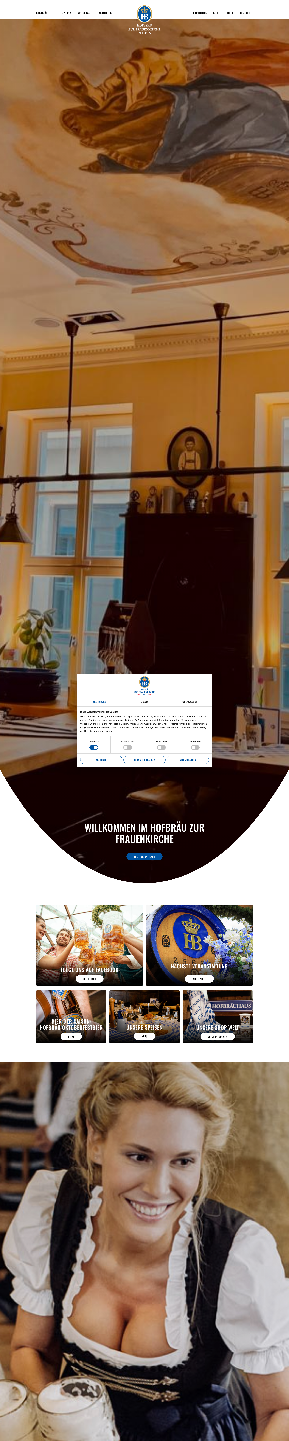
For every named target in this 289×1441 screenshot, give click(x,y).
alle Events (199, 979)
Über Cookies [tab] (189, 702)
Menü (144, 1036)
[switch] (127, 747)
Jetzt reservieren (144, 856)
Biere (71, 1036)
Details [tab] (144, 702)
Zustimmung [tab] (99, 702)
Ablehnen (101, 760)
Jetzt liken (89, 979)
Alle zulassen (188, 760)
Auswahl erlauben (144, 760)
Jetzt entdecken (217, 1036)
